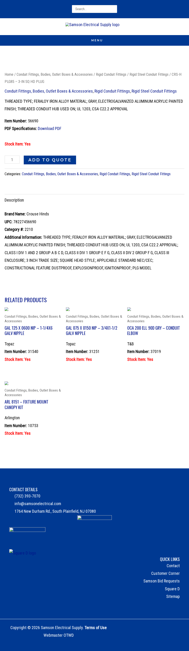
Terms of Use (96, 627)
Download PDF (49, 128)
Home (9, 74)
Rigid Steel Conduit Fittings (149, 74)
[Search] (114, 9)
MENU (97, 40)
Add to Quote (49, 160)
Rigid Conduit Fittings (111, 74)
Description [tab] (14, 200)
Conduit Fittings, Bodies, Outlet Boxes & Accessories (55, 74)
